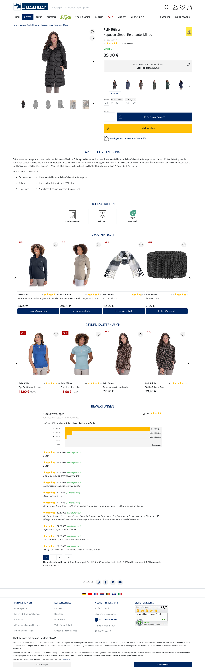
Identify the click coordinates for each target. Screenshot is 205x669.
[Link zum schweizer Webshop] (90, 593)
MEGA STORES (182, 17)
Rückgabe (18, 619)
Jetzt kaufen (148, 128)
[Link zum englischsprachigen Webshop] (114, 593)
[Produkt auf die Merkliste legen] (92, 31)
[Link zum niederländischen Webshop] (102, 593)
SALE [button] (110, 17)
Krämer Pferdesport (106, 602)
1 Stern (57, 444)
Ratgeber (132, 99)
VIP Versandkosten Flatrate (27, 625)
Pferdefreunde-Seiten (105, 625)
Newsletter (59, 619)
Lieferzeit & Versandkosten (27, 614)
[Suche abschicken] (167, 7)
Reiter (15, 24)
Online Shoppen (23, 602)
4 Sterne (56, 432)
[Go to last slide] (15, 278)
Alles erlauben (163, 664)
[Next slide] (93, 62)
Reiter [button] (27, 17)
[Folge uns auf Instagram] (98, 582)
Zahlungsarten (21, 608)
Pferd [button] (39, 17)
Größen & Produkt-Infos (65, 630)
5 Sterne (56, 428)
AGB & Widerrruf (103, 631)
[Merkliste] (182, 7)
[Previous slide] (15, 62)
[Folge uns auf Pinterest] (113, 582)
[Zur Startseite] (31, 6)
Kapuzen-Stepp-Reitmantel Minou (54, 24)
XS (106, 103)
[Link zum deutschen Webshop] (84, 593)
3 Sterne (56, 436)
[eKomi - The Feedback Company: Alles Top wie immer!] (151, 615)
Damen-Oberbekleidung (29, 24)
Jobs (106, 619)
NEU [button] (17, 17)
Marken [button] (122, 17)
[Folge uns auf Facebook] (105, 582)
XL (127, 103)
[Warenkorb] (189, 7)
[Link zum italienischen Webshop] (120, 593)
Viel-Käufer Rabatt (63, 625)
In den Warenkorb (38, 311)
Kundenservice (62, 602)
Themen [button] (51, 17)
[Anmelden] (175, 7)
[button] (65, 17)
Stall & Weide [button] (82, 17)
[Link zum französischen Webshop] (96, 593)
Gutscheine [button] (137, 17)
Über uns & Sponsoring (105, 614)
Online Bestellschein (24, 630)
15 (68, 557)
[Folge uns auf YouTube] (120, 582)
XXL (135, 103)
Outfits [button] (99, 17)
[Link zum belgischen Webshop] (108, 593)
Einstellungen (42, 664)
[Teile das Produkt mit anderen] (92, 38)
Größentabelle (117, 99)
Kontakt (58, 608)
